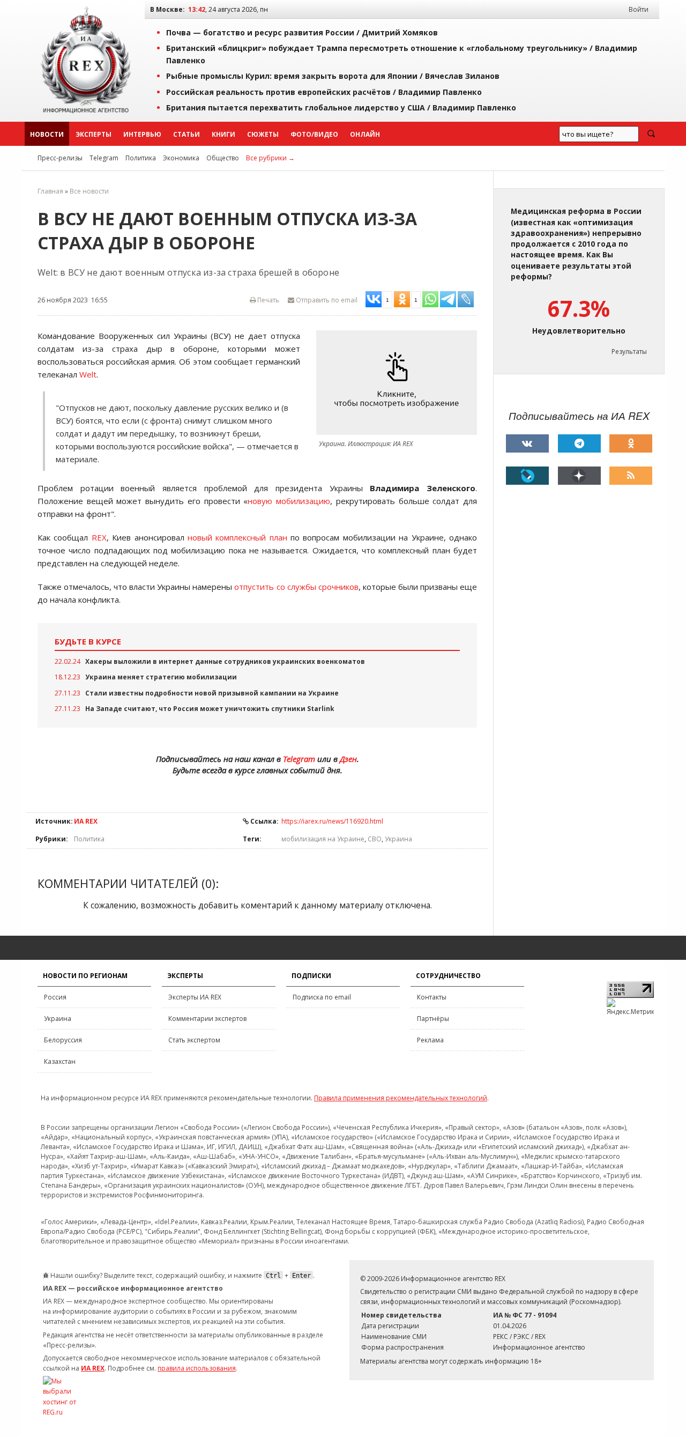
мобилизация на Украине (322, 838)
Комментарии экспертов (207, 1018)
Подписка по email (322, 997)
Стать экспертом (194, 1040)
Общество (222, 157)
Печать (267, 300)
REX (99, 537)
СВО (375, 838)
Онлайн (365, 134)
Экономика (181, 157)
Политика (140, 157)
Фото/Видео (314, 134)
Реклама (430, 1040)
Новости (47, 134)
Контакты (431, 997)
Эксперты (93, 134)
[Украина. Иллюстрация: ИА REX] (399, 382)
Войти (638, 9)
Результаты (629, 351)
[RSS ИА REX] (630, 476)
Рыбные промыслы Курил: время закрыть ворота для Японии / (332, 76)
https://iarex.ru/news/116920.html (332, 821)
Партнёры (433, 1018)
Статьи (186, 134)
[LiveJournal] (527, 476)
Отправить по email (325, 300)
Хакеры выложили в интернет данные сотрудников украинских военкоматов (225, 661)
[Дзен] (579, 476)
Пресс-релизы (60, 157)
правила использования (197, 1368)
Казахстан (60, 1061)
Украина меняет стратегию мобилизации (161, 677)
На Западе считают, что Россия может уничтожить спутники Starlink (209, 708)
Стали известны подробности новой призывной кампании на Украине (212, 693)
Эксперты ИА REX (194, 997)
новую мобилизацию (289, 500)
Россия (55, 997)
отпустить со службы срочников (296, 586)
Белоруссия (63, 1040)
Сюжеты (263, 134)
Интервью (142, 134)
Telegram (104, 157)
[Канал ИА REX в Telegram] (579, 443)
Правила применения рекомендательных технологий (400, 1097)
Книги (223, 134)
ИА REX (86, 821)
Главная (50, 191)
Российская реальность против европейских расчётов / (324, 92)
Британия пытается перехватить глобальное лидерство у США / (341, 107)
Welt (87, 374)
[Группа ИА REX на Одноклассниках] (630, 443)
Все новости (89, 191)
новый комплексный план (237, 537)
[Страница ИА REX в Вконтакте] (527, 443)
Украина (398, 838)
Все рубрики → (270, 157)
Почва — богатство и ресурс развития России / (302, 32)
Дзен (348, 758)
